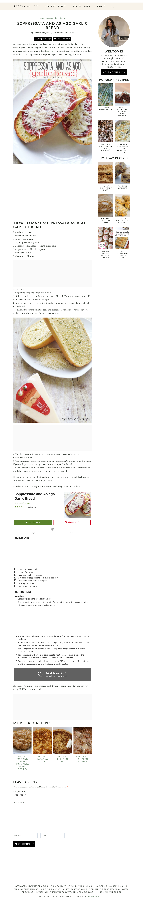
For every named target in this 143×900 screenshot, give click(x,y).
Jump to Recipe (44, 39)
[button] (15, 507)
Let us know (51, 676)
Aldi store (50, 51)
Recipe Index (81, 6)
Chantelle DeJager (41, 33)
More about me (112, 72)
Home (41, 18)
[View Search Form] (112, 6)
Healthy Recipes (56, 6)
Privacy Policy (95, 897)
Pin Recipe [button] (72, 522)
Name (17, 835)
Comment (19, 802)
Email (44, 835)
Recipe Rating (20, 791)
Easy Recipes (61, 18)
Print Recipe (62, 39)
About (101, 6)
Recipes (49, 18)
